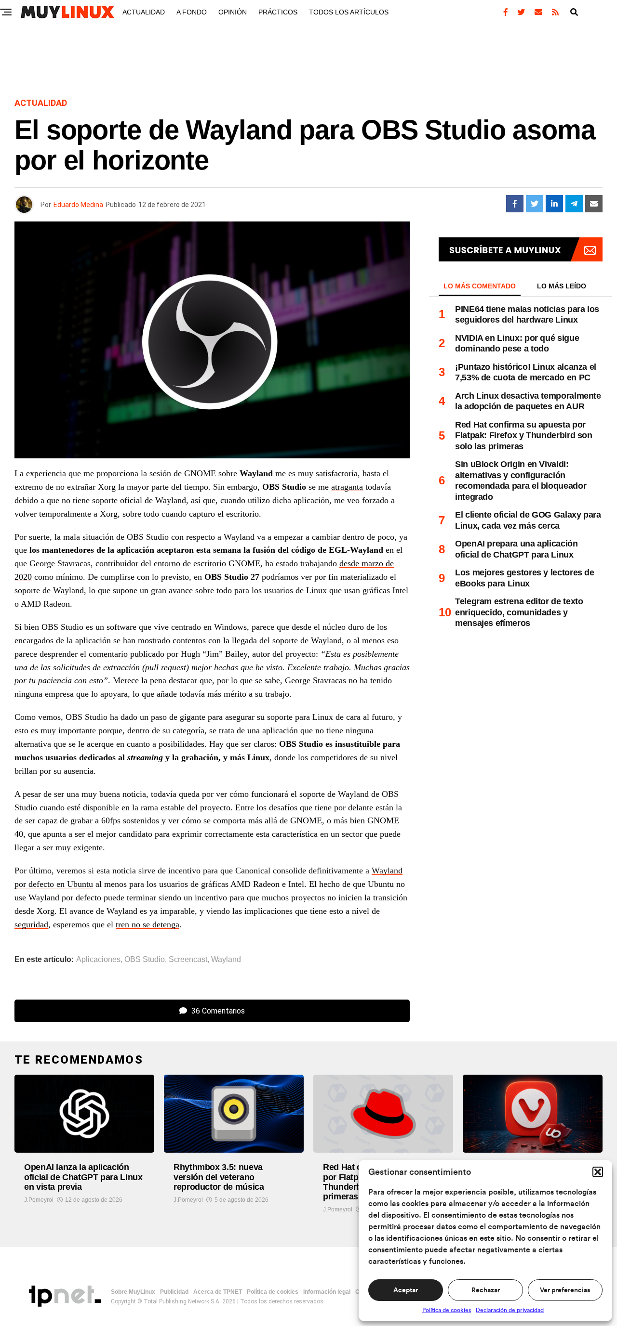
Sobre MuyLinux (133, 1291)
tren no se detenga (147, 924)
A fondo (191, 12)
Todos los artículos (349, 12)
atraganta (347, 487)
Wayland (226, 959)
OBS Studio (144, 959)
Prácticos (277, 12)
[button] (598, 1172)
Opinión (232, 12)
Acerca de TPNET (217, 1291)
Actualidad (143, 12)
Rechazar (485, 1290)
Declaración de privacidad (510, 1310)
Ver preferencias (565, 1290)
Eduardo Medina (78, 204)
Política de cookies (446, 1310)
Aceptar (405, 1290)
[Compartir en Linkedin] (554, 203)
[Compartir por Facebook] (514, 203)
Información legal (326, 1291)
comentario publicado (126, 654)
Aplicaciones (98, 959)
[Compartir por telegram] (574, 203)
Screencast (188, 959)
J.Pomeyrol (39, 1199)
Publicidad (174, 1291)
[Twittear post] (534, 203)
